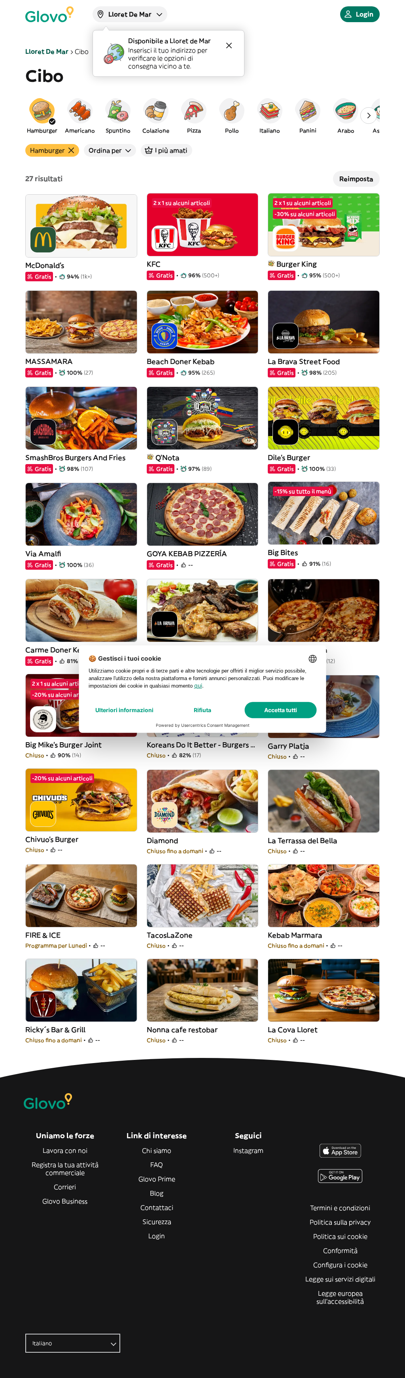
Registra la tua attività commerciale (65, 1169)
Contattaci (156, 1207)
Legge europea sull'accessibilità (340, 1297)
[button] (42, 116)
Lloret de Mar (46, 51)
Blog (156, 1193)
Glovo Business (64, 1201)
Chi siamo (156, 1150)
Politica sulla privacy (340, 1222)
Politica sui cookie (340, 1236)
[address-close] (229, 45)
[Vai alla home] (49, 14)
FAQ (156, 1165)
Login (156, 1236)
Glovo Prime (156, 1179)
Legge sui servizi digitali (340, 1279)
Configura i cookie (340, 1265)
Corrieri (65, 1187)
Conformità (340, 1251)
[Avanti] (369, 115)
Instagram (248, 1150)
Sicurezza (156, 1222)
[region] (202, 116)
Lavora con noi (65, 1150)
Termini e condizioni (340, 1208)
